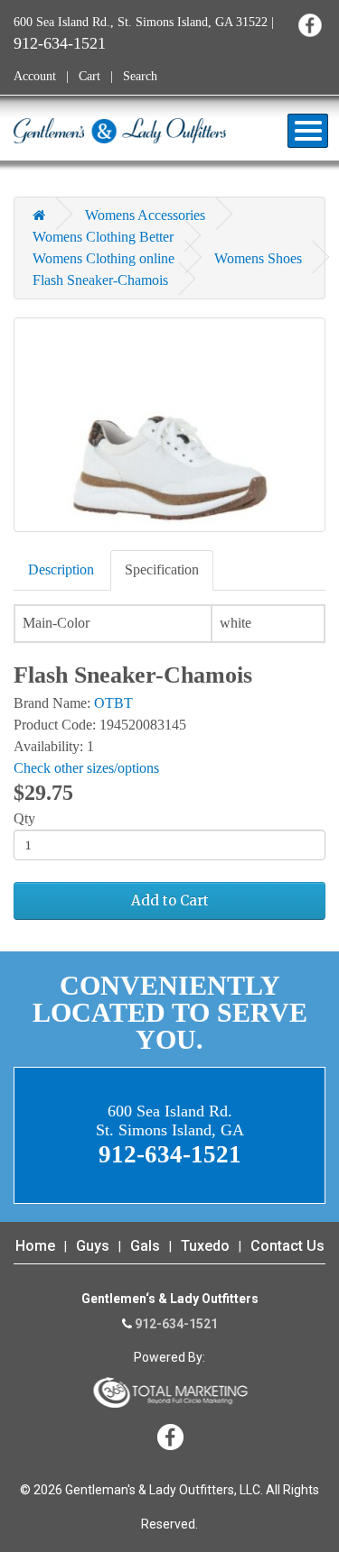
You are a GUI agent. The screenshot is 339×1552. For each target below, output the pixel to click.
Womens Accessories (145, 215)
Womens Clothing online (103, 258)
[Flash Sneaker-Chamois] (169, 424)
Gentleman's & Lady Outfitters (120, 130)
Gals (145, 1245)
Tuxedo (205, 1245)
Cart (89, 76)
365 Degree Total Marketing (170, 1392)
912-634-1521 (60, 43)
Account (35, 76)
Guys (92, 1245)
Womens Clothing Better (103, 236)
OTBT (113, 703)
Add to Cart (170, 900)
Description (61, 569)
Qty (24, 818)
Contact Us (287, 1245)
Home (35, 1245)
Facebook (309, 25)
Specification (162, 569)
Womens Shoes (258, 258)
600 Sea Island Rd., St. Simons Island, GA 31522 (141, 22)
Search (140, 76)
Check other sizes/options (86, 768)
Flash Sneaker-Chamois (100, 280)
